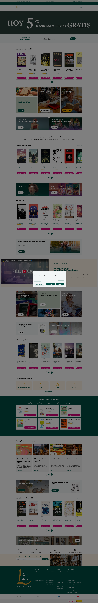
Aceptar (59, 284)
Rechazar (50, 284)
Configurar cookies (40, 284)
